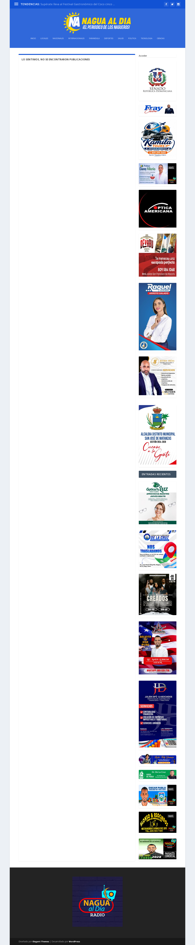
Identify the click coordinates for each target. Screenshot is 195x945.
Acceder (143, 55)
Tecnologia (146, 38)
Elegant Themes (41, 941)
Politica (132, 38)
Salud (121, 38)
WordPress (74, 941)
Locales (44, 38)
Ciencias (161, 38)
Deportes (108, 38)
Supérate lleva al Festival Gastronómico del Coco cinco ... (78, 4)
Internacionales (76, 38)
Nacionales (58, 38)
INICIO (33, 38)
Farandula (94, 38)
